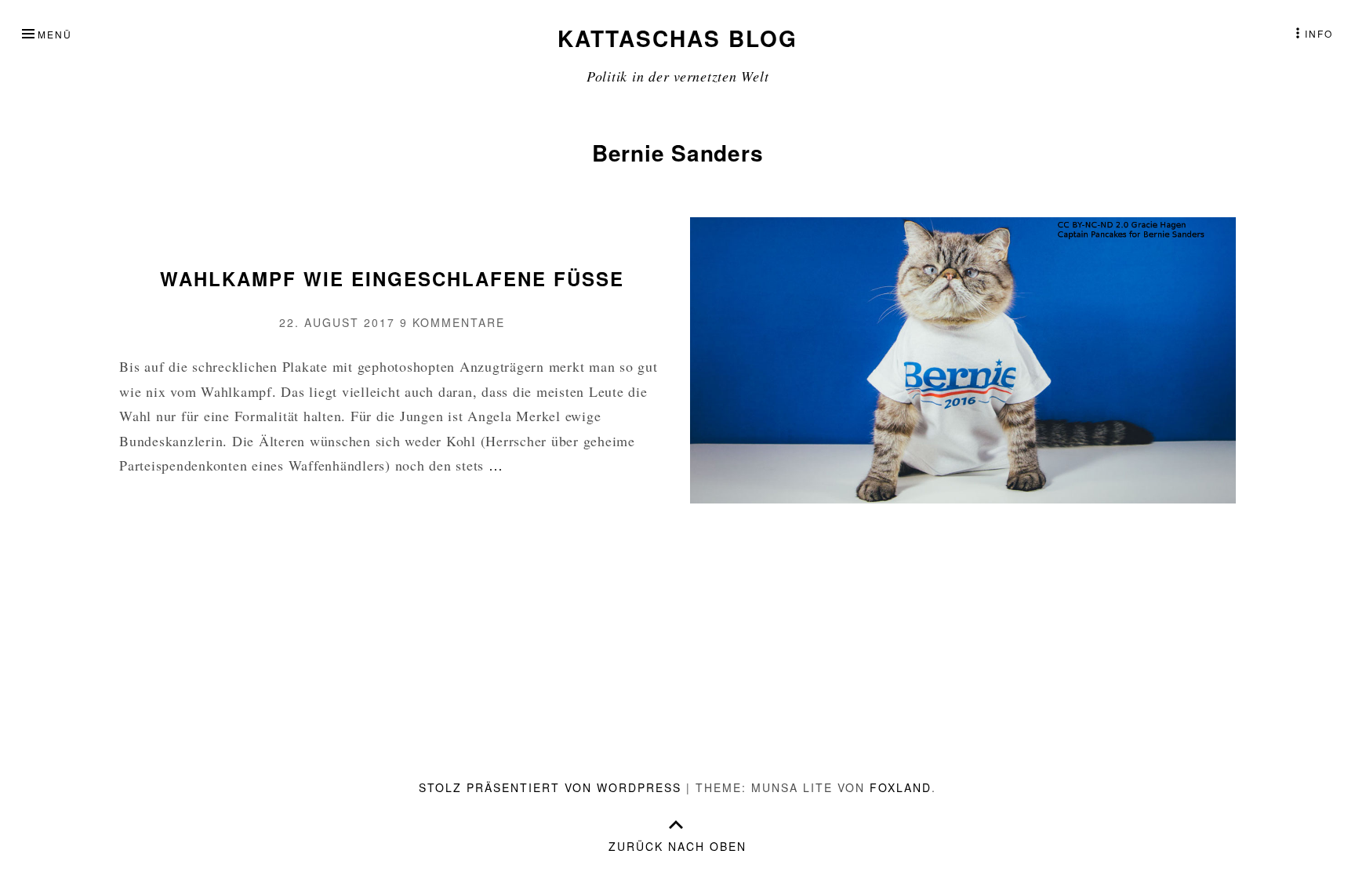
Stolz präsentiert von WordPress (550, 787)
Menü (55, 34)
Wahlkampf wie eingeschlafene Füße (392, 278)
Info (1319, 33)
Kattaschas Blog (677, 38)
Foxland (901, 787)
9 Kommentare (452, 322)
